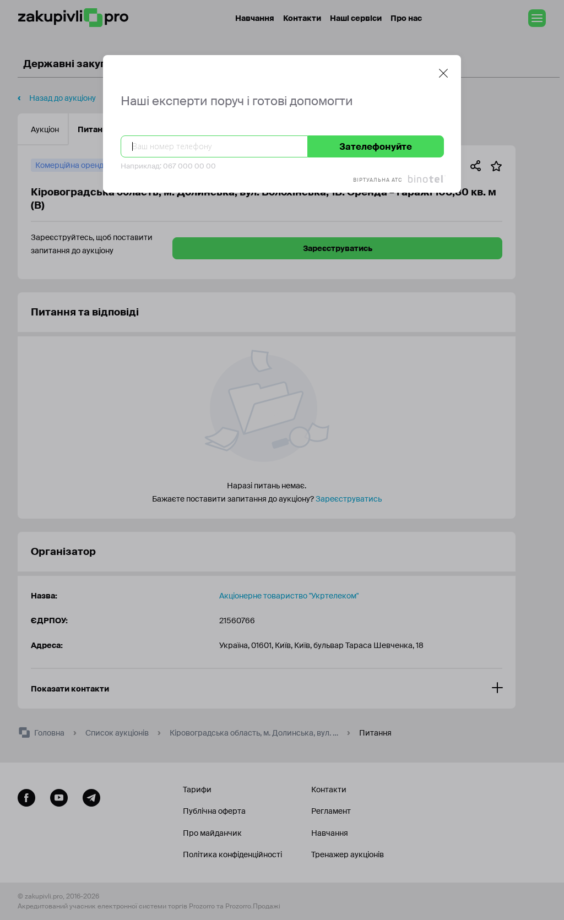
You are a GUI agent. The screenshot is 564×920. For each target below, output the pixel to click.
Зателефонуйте (375, 147)
